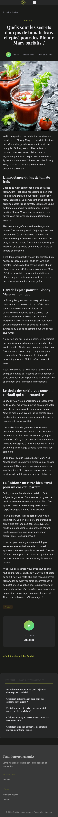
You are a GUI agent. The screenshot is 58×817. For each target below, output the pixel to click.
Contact (6, 799)
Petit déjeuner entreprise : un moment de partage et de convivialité (26, 709)
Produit (15, 12)
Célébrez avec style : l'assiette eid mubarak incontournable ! (27, 719)
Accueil (6, 12)
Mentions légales (10, 794)
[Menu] (34, 2)
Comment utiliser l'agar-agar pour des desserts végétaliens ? (25, 700)
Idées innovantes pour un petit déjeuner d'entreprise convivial (26, 691)
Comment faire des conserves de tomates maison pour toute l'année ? (26, 728)
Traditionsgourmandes (18, 756)
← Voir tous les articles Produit (18, 656)
